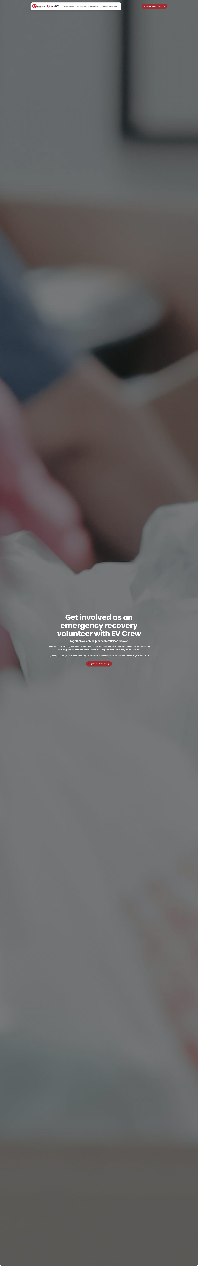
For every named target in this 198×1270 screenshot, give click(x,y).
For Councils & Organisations (87, 6)
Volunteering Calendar (109, 6)
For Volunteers (69, 6)
